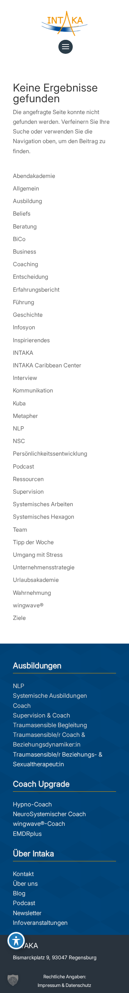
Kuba (19, 403)
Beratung (25, 226)
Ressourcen (28, 479)
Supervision (28, 491)
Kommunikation (33, 390)
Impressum (49, 985)
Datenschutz (78, 985)
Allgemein (26, 188)
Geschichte (28, 314)
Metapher (25, 415)
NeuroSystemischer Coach (49, 814)
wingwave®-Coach (39, 823)
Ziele (19, 617)
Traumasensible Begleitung (50, 725)
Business (24, 251)
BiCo (19, 239)
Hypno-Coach (32, 804)
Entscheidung (30, 276)
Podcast (23, 466)
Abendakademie (34, 175)
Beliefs (21, 213)
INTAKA (23, 352)
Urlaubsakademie (36, 579)
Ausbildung (27, 200)
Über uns (25, 883)
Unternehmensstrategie (44, 567)
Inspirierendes (31, 340)
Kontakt (23, 873)
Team (20, 529)
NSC (19, 440)
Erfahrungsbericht (36, 289)
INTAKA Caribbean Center (47, 365)
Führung (23, 302)
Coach (22, 705)
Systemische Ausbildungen (50, 695)
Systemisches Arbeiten (43, 504)
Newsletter (27, 913)
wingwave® (28, 605)
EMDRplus (27, 833)
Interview (25, 377)
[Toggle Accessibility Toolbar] (16, 940)
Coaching (25, 264)
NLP (18, 428)
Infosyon (24, 327)
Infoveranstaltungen (40, 922)
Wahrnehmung (32, 592)
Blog (19, 893)
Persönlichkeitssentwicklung (50, 453)
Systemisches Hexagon (43, 516)
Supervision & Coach (41, 715)
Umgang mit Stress (38, 554)
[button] (13, 980)
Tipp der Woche (33, 542)
